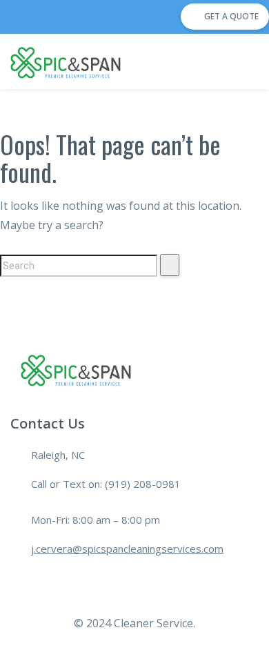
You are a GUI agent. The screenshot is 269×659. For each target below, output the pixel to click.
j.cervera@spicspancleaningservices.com (127, 548)
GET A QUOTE (231, 16)
